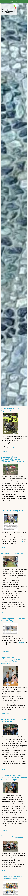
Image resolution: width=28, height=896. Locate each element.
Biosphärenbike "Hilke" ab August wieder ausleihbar (11, 410)
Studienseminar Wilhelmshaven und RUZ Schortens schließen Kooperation (11, 660)
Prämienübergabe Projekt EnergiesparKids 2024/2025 (12, 837)
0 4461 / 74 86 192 (15, 1)
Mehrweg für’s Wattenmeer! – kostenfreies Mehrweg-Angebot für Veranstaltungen (14, 778)
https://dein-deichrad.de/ (19, 447)
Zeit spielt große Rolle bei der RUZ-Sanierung (13, 620)
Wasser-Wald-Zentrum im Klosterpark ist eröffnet (12, 878)
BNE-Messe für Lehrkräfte (12, 553)
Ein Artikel (19, 541)
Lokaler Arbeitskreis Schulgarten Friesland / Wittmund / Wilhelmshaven (12, 459)
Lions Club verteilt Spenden (12, 511)
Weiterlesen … (6, 451)
